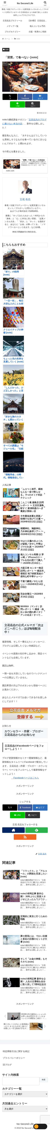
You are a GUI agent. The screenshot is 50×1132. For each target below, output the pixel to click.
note (7, 50)
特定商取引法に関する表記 (16, 1051)
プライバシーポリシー (14, 1058)
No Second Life (25, 3)
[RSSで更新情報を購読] (25, 837)
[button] (32, 104)
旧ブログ (7, 1065)
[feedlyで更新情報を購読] (36, 830)
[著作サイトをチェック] (13, 830)
